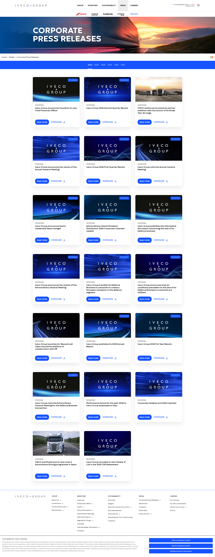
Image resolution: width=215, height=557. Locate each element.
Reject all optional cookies (181, 546)
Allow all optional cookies (181, 540)
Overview (80, 500)
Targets (111, 503)
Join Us (172, 510)
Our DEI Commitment (178, 503)
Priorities (111, 500)
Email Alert (143, 510)
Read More (93, 417)
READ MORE (42, 122)
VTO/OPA (80, 524)
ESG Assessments (114, 510)
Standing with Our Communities (120, 517)
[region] (107, 546)
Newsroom (143, 503)
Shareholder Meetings (85, 513)
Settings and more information (181, 551)
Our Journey (174, 500)
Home (4, 57)
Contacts (80, 530)
